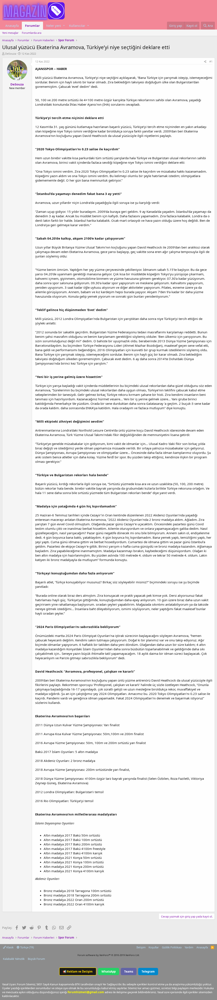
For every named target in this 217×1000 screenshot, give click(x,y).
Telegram (148, 971)
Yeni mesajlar (10, 33)
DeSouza (10, 53)
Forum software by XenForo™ (109, 955)
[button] (64, 26)
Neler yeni (53, 25)
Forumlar (32, 25)
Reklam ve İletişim (78, 971)
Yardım (189, 947)
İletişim (141, 947)
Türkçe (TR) (26, 947)
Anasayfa (12, 25)
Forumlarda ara (31, 33)
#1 (211, 61)
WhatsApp (109, 971)
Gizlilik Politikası (172, 947)
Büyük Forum (36, 959)
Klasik (10, 947)
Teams (128, 971)
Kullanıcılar (77, 25)
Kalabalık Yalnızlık (14, 959)
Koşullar (154, 947)
